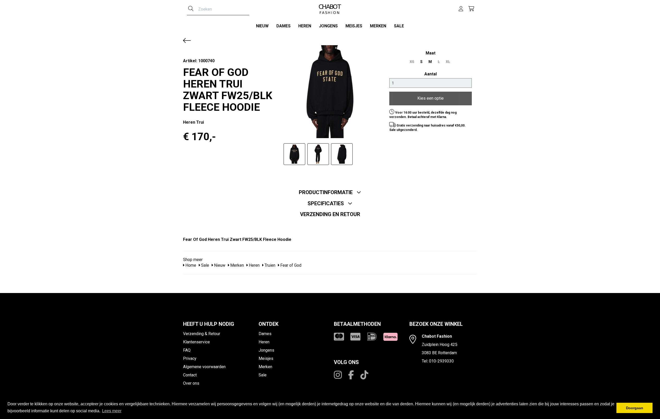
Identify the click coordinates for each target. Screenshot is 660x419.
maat (430, 53)
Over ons (191, 383)
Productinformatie (326, 192)
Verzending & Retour (201, 333)
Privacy (189, 358)
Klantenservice (196, 341)
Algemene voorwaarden (204, 366)
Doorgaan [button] (634, 408)
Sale (399, 25)
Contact (190, 375)
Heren (304, 25)
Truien (269, 265)
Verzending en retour (330, 214)
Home (190, 265)
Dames (283, 25)
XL (448, 62)
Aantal (430, 74)
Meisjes (353, 25)
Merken (378, 25)
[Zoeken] (191, 9)
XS (412, 62)
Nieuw (262, 25)
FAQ (187, 350)
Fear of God (290, 265)
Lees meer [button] (111, 411)
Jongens (328, 25)
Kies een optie (430, 98)
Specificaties (326, 203)
